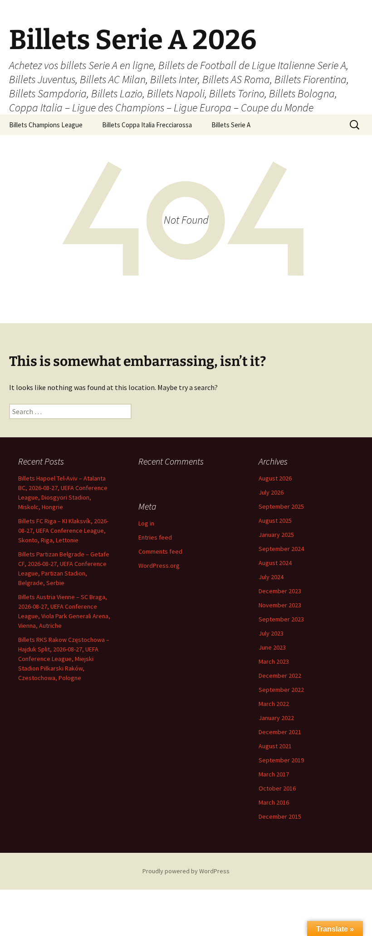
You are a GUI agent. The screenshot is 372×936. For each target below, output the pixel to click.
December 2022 (280, 675)
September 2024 (281, 549)
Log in (146, 523)
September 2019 (281, 760)
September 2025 (281, 506)
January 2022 (276, 718)
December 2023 (280, 591)
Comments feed (160, 551)
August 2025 (275, 520)
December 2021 (280, 732)
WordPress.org (159, 565)
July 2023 (271, 633)
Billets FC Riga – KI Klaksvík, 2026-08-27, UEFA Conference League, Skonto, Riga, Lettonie (63, 530)
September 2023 (281, 619)
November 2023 (280, 605)
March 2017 (274, 774)
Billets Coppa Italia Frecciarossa (147, 124)
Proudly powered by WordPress (186, 871)
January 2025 (276, 535)
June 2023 (272, 647)
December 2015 (280, 816)
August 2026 (275, 478)
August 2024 (275, 563)
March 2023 (274, 661)
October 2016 (277, 788)
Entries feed (155, 537)
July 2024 (271, 577)
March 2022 (274, 704)
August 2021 (275, 746)
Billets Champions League (46, 124)
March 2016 (274, 802)
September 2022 (281, 690)
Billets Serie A (230, 124)
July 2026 (271, 492)
